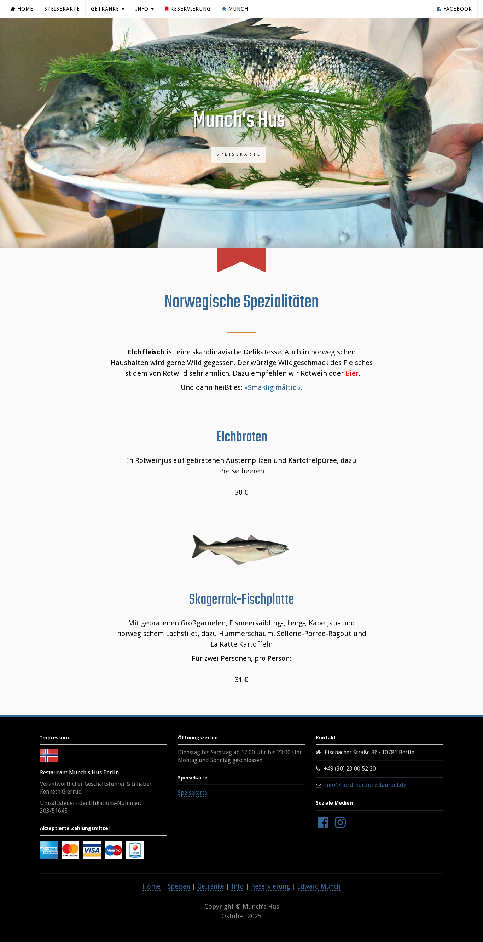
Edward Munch (319, 886)
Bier (352, 373)
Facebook (457, 9)
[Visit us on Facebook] (323, 823)
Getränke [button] (106, 9)
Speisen (179, 886)
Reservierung (190, 9)
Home (24, 9)
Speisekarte (62, 9)
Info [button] (142, 9)
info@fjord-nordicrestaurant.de (365, 785)
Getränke (210, 886)
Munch (237, 9)
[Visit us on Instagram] (340, 823)
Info (237, 886)
